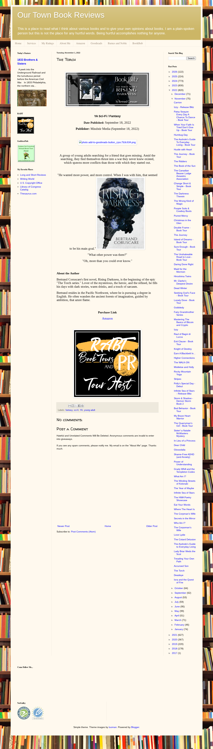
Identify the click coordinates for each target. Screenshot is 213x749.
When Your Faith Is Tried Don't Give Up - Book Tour (184, 127)
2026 (175, 71)
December (180, 94)
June (177, 606)
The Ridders (180, 161)
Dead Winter (180, 288)
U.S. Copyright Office (31, 183)
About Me (65, 43)
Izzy (176, 329)
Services (31, 43)
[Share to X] (76, 405)
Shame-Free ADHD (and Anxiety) (184, 456)
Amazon (80, 43)
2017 (175, 653)
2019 (175, 644)
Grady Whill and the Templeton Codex (184, 470)
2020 (175, 639)
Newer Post (63, 526)
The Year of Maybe (184, 488)
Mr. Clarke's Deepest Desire (183, 282)
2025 (175, 76)
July (177, 602)
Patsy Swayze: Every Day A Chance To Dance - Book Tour (184, 115)
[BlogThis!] (73, 405)
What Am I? (180, 476)
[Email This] (69, 405)
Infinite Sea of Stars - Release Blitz (184, 392)
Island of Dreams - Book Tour (183, 241)
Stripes (177, 379)
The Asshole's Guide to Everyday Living (185, 545)
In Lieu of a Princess (184, 440)
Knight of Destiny (183, 349)
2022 (175, 90)
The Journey (180, 235)
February (180, 624)
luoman (113, 727)
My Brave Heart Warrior (182, 417)
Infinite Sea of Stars (184, 492)
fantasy (69, 410)
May (177, 611)
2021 (175, 635)
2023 (175, 85)
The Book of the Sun (185, 166)
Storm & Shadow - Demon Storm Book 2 (183, 401)
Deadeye (178, 575)
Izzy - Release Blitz (184, 107)
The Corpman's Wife (185, 513)
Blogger (135, 727)
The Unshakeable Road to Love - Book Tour (183, 257)
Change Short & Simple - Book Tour (182, 186)
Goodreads (96, 43)
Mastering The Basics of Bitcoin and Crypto (184, 322)
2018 (175, 648)
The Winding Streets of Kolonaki (184, 482)
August (179, 597)
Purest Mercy (181, 215)
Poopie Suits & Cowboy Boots (183, 210)
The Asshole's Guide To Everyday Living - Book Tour (185, 142)
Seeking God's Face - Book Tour (184, 294)
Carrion (178, 102)
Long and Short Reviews (33, 175)
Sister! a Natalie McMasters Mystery (182, 433)
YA (81, 410)
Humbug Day (181, 134)
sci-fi (76, 410)
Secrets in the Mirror (184, 518)
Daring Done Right (183, 264)
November (180, 98)
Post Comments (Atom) (83, 531)
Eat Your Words (182, 504)
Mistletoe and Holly (184, 367)
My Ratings (48, 43)
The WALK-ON (181, 362)
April (177, 615)
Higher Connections (184, 358)
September (181, 592)
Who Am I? (179, 523)
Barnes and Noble (117, 43)
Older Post (151, 526)
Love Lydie (179, 534)
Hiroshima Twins (182, 276)
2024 (175, 81)
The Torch (179, 570)
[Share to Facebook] (79, 405)
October (179, 588)
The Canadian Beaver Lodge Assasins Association (182, 174)
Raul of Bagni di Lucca (182, 335)
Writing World (27, 179)
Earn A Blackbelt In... (185, 353)
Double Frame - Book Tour (182, 229)
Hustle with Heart (183, 149)
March (178, 620)
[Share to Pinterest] (82, 405)
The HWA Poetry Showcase (182, 499)
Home (18, 43)
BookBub (137, 43)
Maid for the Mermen (180, 270)
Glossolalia (179, 449)
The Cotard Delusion (185, 539)
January (179, 629)
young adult (89, 410)
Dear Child (179, 445)
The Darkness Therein (181, 195)
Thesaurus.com (28, 193)
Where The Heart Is (184, 509)
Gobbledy (179, 307)
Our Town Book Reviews (61, 15)
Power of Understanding (183, 463)
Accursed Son (181, 566)
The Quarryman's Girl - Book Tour (183, 424)
